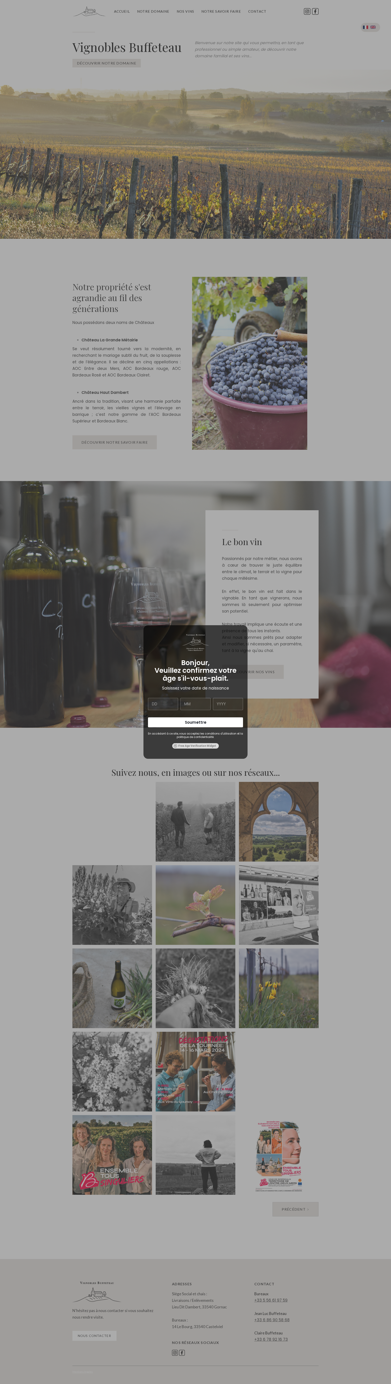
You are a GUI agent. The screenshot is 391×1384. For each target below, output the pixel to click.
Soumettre (195, 722)
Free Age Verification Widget (197, 745)
